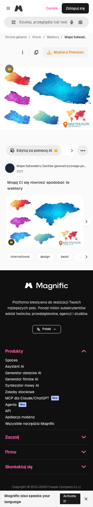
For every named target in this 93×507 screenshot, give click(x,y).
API (8, 411)
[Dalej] (71, 150)
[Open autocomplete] (11, 22)
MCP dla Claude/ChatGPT (31, 398)
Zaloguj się (75, 8)
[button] (46, 329)
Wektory (53, 37)
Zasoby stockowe (19, 392)
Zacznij (12, 437)
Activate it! (69, 498)
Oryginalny (35, 69)
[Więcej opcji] (22, 52)
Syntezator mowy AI (22, 385)
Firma (10, 452)
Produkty (14, 351)
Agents (15, 404)
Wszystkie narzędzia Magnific (30, 423)
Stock (36, 37)
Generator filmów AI (21, 379)
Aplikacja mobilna (20, 417)
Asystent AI (14, 366)
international (20, 257)
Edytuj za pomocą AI (31, 152)
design (45, 257)
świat (65, 257)
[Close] (86, 499)
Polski (46, 329)
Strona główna (16, 37)
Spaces (11, 360)
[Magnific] (46, 287)
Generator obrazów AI (23, 373)
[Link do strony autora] (9, 168)
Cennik (52, 8)
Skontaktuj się (19, 466)
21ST (20, 171)
